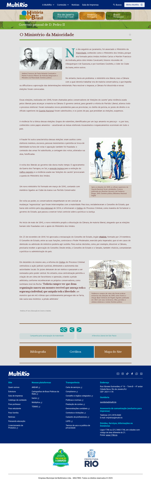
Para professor (14, 404)
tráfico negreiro (26, 172)
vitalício (102, 236)
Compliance (71, 391)
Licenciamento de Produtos (15, 426)
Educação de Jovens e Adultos (41, 311)
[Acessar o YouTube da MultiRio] (118, 373)
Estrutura (12, 391)
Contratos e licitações (75, 413)
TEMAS (35, 406)
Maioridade (81, 52)
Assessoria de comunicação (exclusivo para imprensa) (121, 409)
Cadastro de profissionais (76, 417)
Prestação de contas (74, 404)
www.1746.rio (111, 435)
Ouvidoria (104, 397)
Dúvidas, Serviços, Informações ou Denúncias (116, 424)
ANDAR (35, 387)
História (22, 311)
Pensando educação (16, 421)
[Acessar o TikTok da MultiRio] (127, 373)
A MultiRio (47, 5)
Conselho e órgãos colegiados (78, 396)
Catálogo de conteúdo (17, 400)
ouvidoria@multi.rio (108, 402)
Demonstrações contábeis (77, 408)
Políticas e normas (74, 400)
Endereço (104, 382)
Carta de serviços (73, 387)
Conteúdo (61, 5)
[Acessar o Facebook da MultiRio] (132, 373)
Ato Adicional (47, 208)
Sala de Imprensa (90, 5)
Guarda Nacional (46, 110)
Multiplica (36, 402)
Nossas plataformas (41, 382)
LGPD (68, 421)
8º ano (28, 311)
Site (10, 382)
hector (34, 398)
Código (80, 208)
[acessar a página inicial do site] (17, 4)
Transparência (73, 382)
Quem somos (13, 387)
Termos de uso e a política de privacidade (78, 426)
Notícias (75, 5)
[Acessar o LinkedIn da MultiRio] (141, 373)
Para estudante (14, 408)
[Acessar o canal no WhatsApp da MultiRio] (136, 373)
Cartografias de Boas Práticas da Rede (45, 392)
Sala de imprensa (15, 396)
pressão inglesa (57, 168)
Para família (13, 413)
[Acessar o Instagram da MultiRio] (122, 373)
